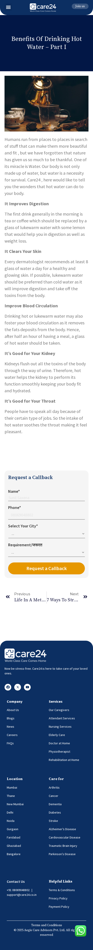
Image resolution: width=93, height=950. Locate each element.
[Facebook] (8, 687)
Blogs (10, 718)
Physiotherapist (59, 751)
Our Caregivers (59, 710)
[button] (8, 7)
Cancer (53, 796)
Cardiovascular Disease (64, 837)
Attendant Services (62, 718)
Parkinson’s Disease (62, 854)
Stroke (53, 821)
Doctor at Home (59, 743)
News (10, 727)
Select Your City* (23, 526)
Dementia (55, 804)
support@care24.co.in (22, 895)
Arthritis (54, 787)
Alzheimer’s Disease (62, 829)
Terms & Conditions (62, 890)
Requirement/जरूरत (25, 544)
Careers (12, 735)
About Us (13, 710)
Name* (14, 491)
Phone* (14, 507)
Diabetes (55, 812)
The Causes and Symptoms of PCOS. (38, 459)
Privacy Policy (58, 898)
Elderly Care (57, 735)
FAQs (10, 743)
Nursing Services (60, 727)
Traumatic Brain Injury (63, 846)
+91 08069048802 (18, 890)
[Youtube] (27, 687)
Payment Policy (59, 907)
